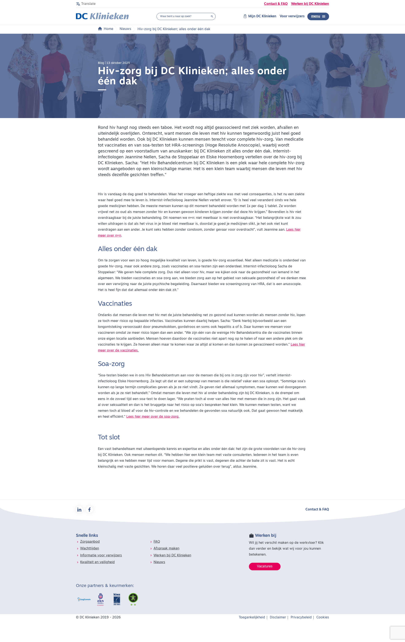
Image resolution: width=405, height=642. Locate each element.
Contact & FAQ (276, 4)
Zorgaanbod (90, 542)
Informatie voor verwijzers (101, 555)
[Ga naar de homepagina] (102, 16)
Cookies (322, 617)
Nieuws (125, 29)
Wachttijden (89, 548)
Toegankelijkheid (252, 617)
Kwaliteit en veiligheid (97, 562)
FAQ (157, 542)
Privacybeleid (301, 617)
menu (315, 16)
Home (108, 29)
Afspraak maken (166, 548)
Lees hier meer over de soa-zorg (152, 417)
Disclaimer (278, 617)
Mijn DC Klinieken (262, 16)
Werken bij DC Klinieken (310, 4)
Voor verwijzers (292, 16)
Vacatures (265, 566)
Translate (88, 4)
